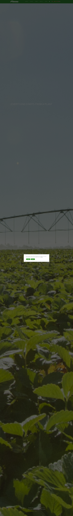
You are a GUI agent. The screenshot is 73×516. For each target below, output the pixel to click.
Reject (33, 259)
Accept (28, 259)
